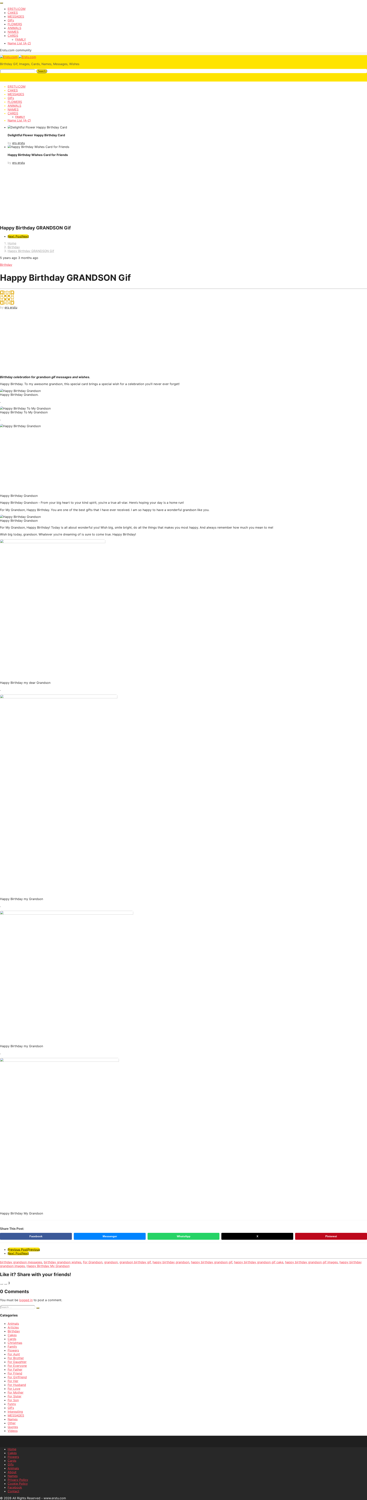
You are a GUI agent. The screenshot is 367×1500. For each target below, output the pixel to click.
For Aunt (14, 1354)
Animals (13, 1323)
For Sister (14, 1396)
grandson (111, 1262)
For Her (13, 1381)
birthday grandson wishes (62, 1262)
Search (42, 71)
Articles (13, 1327)
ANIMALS (14, 28)
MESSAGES (16, 16)
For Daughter (17, 1362)
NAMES (13, 32)
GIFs (11, 20)
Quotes (13, 1427)
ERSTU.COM (16, 9)
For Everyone (17, 1366)
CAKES (13, 13)
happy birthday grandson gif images (311, 1262)
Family (12, 1346)
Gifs (11, 1464)
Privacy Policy (18, 1480)
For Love (14, 1389)
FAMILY (20, 39)
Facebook (35, 1236)
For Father (15, 1369)
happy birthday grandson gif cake (258, 1262)
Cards (12, 1339)
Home (12, 1449)
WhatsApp (183, 1236)
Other (12, 1423)
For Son (13, 1400)
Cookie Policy (18, 1483)
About (12, 1472)
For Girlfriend (17, 1377)
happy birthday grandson (171, 1262)
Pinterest (331, 1236)
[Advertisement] (183, 194)
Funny (12, 1404)
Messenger (110, 1236)
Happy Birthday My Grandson (48, 1266)
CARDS (13, 36)
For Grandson (92, 1262)
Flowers (13, 1350)
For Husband (17, 1385)
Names (13, 1419)
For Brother (16, 1358)
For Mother (16, 1392)
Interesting (15, 1411)
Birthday (6, 265)
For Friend (15, 1373)
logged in (26, 1300)
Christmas (15, 1343)
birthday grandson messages (21, 1262)
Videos (13, 1431)
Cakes (12, 1335)
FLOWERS (15, 24)
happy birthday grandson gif (211, 1262)
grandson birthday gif (135, 1262)
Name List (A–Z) (19, 43)
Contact (13, 1491)
